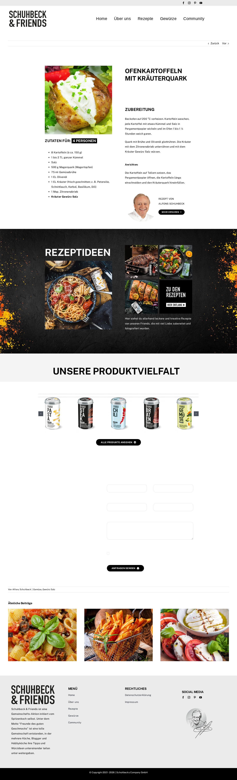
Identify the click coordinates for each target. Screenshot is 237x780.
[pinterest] (195, 3)
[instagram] (189, 3)
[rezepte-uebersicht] (158, 246)
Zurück (215, 43)
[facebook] (183, 3)
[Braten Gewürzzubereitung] (85, 395)
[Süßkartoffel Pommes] (118, 610)
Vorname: (112, 481)
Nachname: (160, 481)
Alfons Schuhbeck (21, 589)
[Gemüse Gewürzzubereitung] (118, 395)
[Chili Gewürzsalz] (52, 395)
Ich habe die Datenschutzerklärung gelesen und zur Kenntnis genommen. (147, 553)
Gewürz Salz (49, 589)
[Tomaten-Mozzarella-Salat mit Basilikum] (194, 610)
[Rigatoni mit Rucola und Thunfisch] (42, 610)
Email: (110, 499)
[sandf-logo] (27, 11)
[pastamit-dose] (78, 261)
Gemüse (37, 589)
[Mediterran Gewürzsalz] (184, 395)
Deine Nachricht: (117, 518)
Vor (224, 43)
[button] (40, 413)
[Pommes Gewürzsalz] (151, 395)
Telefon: (158, 499)
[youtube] (201, 3)
